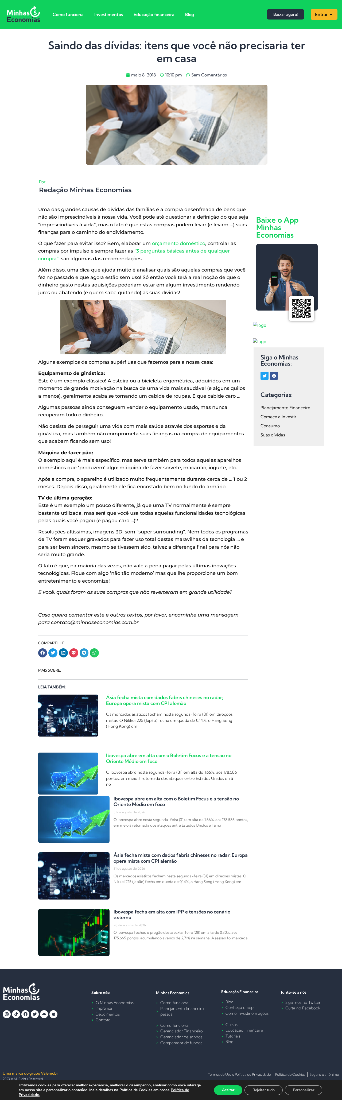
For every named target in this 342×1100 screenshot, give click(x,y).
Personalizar (303, 1090)
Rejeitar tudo (263, 1090)
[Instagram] (7, 1014)
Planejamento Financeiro (285, 407)
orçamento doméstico (178, 243)
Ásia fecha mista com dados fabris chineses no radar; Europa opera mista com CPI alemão (164, 700)
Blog (189, 14)
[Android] (44, 1014)
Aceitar (228, 1090)
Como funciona (68, 14)
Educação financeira (154, 14)
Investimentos (108, 14)
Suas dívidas (273, 434)
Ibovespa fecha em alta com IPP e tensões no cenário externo (172, 915)
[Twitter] (265, 376)
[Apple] (53, 1014)
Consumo (270, 425)
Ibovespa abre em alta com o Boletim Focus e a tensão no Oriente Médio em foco (168, 758)
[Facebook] (274, 376)
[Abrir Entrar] (331, 14)
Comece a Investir (278, 416)
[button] (42, 652)
